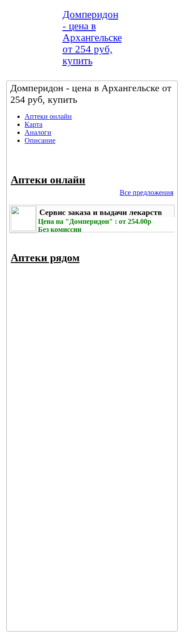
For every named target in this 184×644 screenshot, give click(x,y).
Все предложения (146, 192)
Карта (33, 124)
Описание (40, 140)
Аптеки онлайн (48, 116)
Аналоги (38, 132)
